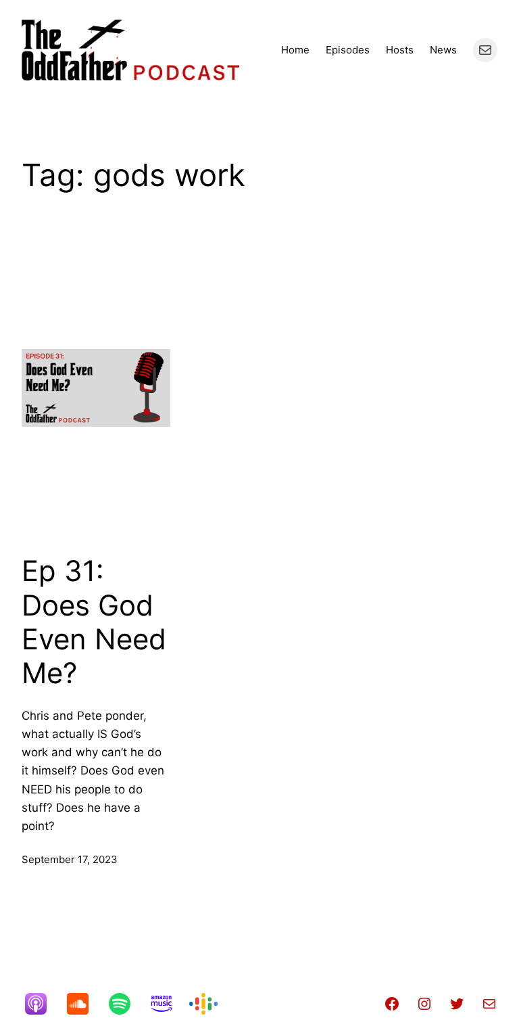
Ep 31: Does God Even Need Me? (94, 622)
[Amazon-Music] (168, 1004)
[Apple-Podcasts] (43, 1004)
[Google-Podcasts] (210, 1004)
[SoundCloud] (84, 1004)
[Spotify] (126, 1004)
